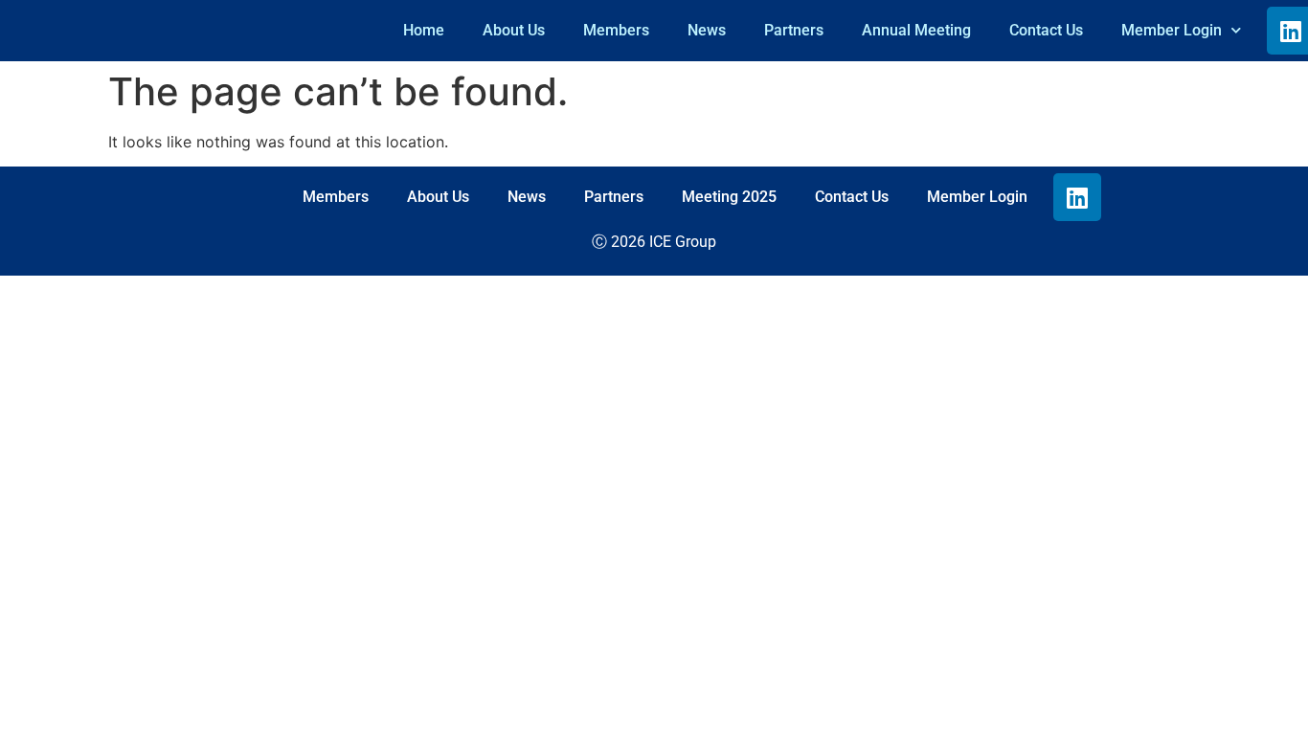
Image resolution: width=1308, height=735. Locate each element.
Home (423, 30)
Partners (793, 30)
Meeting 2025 (729, 197)
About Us (514, 30)
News (707, 30)
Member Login (1171, 30)
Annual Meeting (916, 30)
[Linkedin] (1077, 197)
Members (616, 30)
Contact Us (1046, 30)
